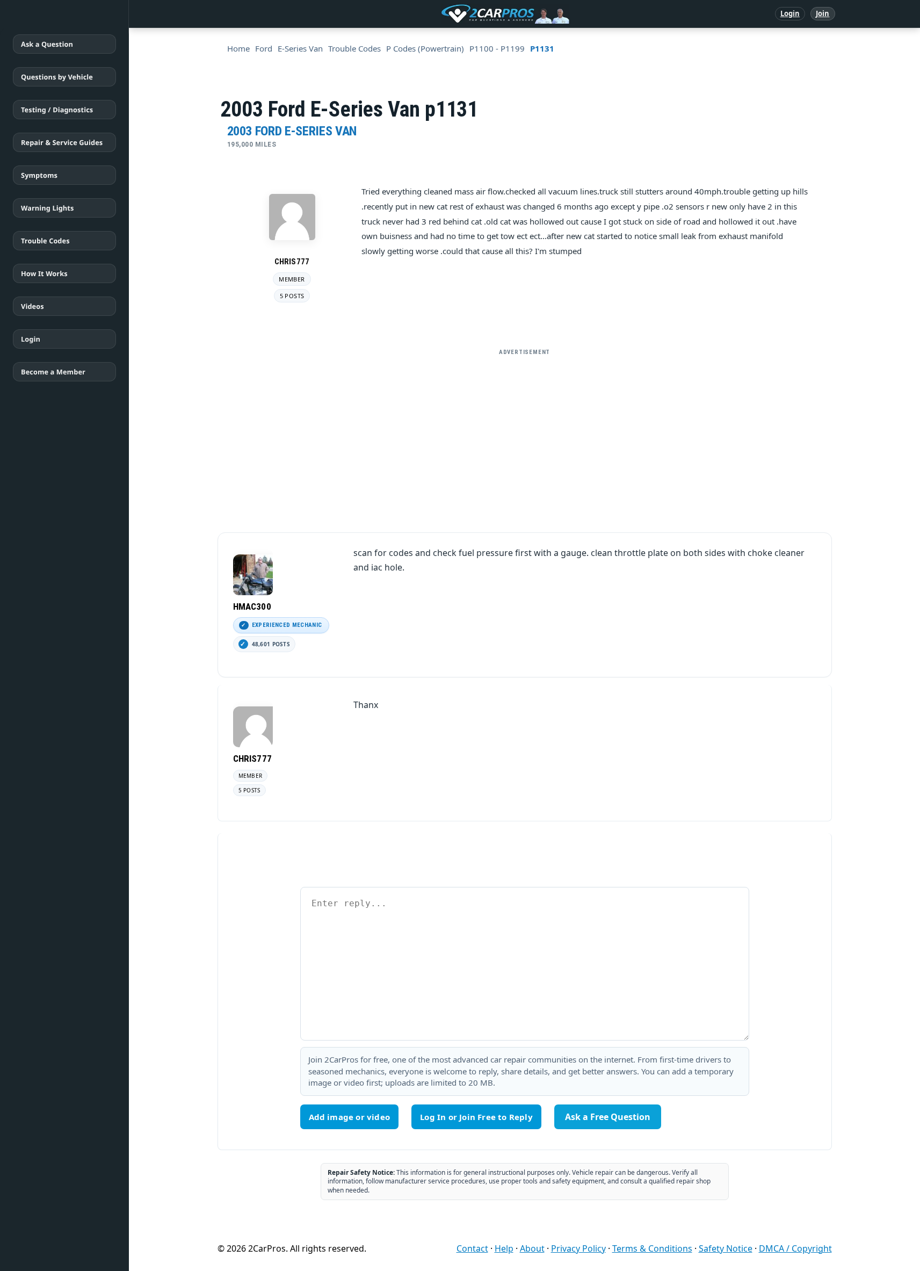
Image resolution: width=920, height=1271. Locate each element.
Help (504, 1248)
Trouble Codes (45, 240)
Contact (472, 1248)
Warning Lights (47, 208)
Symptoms (39, 175)
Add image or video (349, 1116)
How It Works (44, 273)
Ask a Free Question (607, 1117)
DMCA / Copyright (795, 1248)
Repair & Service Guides (62, 142)
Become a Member (53, 372)
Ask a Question (47, 44)
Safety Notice (725, 1248)
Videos (32, 306)
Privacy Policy (578, 1248)
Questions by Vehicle (57, 77)
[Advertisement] (524, 436)
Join (822, 13)
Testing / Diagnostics (57, 109)
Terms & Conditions (652, 1248)
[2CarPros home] (449, 14)
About (532, 1248)
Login (790, 13)
